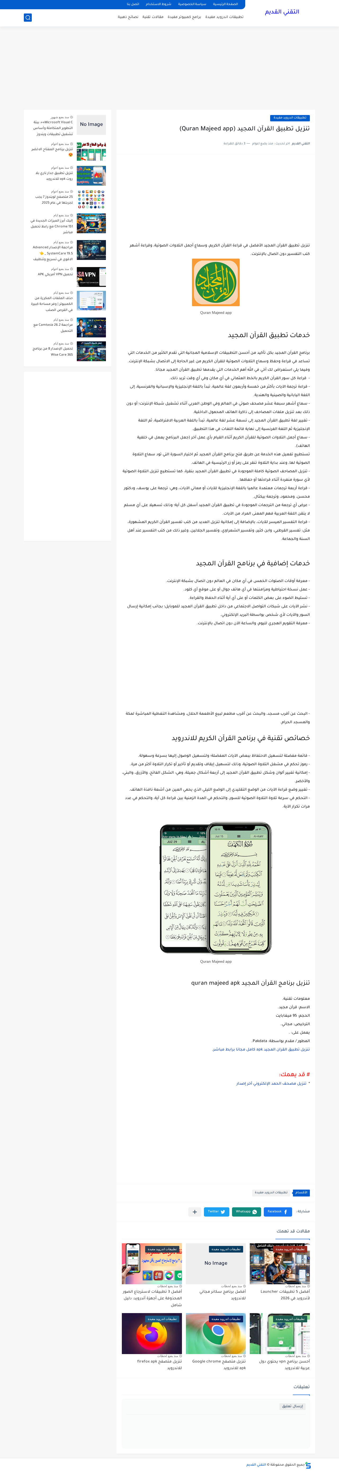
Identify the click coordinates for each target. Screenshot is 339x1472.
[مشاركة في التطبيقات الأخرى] (194, 1212)
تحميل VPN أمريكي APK (55, 275)
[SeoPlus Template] (308, 1465)
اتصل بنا (133, 4)
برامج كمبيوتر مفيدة (184, 17)
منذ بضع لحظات (295, 1286)
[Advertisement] (169, 69)
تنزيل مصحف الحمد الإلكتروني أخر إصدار (271, 1084)
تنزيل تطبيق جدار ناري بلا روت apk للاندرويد (54, 176)
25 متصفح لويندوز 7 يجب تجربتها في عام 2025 (54, 200)
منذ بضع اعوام (60, 144)
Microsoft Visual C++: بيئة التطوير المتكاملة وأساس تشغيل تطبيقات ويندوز (53, 128)
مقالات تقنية (153, 17)
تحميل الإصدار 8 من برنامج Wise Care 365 (53, 352)
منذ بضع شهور (60, 117)
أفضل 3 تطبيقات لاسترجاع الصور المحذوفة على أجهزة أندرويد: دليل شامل (152, 1299)
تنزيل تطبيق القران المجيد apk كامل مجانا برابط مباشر (261, 1050)
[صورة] (91, 125)
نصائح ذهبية (128, 17)
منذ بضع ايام (61, 215)
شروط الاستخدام (158, 4)
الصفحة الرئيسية (225, 4)
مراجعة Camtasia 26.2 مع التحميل (53, 328)
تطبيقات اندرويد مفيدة (224, 17)
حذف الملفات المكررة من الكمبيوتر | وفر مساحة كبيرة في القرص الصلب (52, 304)
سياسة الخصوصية (192, 4)
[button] (278, 1212)
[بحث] (28, 17)
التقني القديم (282, 13)
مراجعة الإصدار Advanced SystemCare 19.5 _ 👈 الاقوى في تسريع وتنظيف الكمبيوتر (53, 254)
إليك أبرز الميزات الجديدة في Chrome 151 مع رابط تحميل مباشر (51, 227)
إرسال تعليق (292, 1407)
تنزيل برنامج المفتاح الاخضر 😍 (52, 152)
